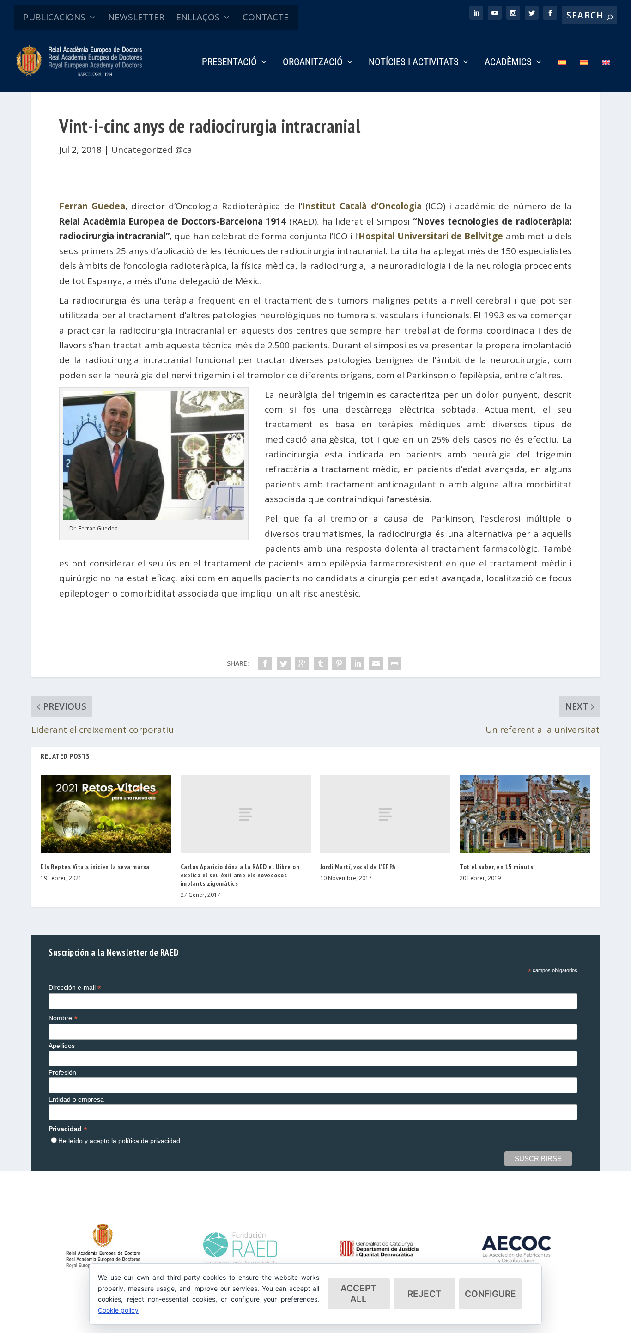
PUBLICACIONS (54, 17)
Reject (424, 1294)
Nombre (63, 1018)
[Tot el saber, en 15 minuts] (525, 814)
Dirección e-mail (75, 987)
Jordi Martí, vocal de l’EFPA (358, 867)
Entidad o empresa (76, 1099)
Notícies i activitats (414, 62)
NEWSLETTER (136, 17)
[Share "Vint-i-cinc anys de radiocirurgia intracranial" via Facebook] (265, 663)
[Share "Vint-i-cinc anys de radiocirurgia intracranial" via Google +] (302, 663)
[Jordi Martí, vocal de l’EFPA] (385, 814)
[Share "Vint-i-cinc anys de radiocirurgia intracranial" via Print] (394, 663)
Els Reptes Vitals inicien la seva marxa (95, 867)
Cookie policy (118, 1310)
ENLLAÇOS (198, 17)
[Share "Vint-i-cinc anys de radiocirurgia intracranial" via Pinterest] (339, 663)
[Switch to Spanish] (562, 75)
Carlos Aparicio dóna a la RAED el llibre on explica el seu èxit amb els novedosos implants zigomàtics (240, 875)
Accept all (358, 1293)
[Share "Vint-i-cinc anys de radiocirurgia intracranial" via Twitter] (283, 663)
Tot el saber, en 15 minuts (496, 867)
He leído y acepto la (119, 1140)
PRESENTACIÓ (229, 62)
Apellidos (62, 1045)
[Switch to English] (606, 75)
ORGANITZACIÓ (313, 62)
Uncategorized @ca (151, 150)
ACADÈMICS (508, 62)
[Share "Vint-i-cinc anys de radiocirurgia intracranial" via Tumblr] (320, 663)
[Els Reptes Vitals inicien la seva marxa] (106, 814)
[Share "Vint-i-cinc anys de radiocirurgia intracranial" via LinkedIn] (357, 663)
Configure (490, 1294)
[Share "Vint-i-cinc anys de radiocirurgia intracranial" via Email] (376, 663)
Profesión (62, 1072)
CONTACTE (266, 17)
